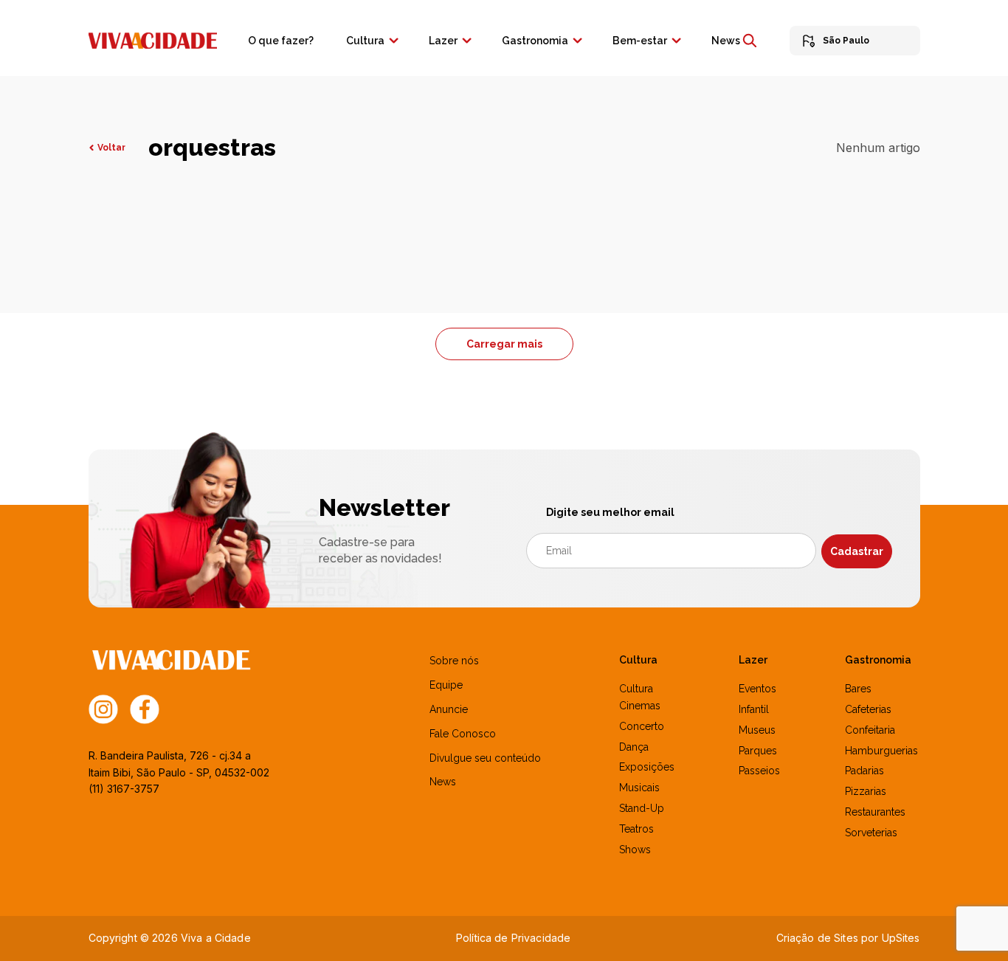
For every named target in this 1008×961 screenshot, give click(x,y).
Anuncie (448, 709)
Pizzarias (865, 791)
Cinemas (639, 706)
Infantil (754, 709)
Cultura (365, 40)
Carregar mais (504, 344)
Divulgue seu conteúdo (485, 758)
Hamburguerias (881, 751)
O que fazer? (281, 40)
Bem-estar (639, 40)
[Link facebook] (144, 708)
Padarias (864, 770)
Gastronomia (535, 40)
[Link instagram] (103, 708)
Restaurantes (875, 812)
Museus (757, 730)
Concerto (641, 726)
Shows (635, 849)
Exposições (646, 767)
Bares (858, 689)
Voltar (111, 147)
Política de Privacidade (513, 937)
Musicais (639, 787)
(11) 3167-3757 (124, 788)
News (725, 40)
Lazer (443, 40)
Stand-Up (641, 808)
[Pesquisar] (750, 40)
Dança (634, 747)
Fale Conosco (462, 734)
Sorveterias (871, 832)
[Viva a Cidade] (153, 39)
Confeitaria (870, 730)
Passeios (759, 770)
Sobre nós (454, 660)
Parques (758, 751)
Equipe (446, 685)
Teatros (636, 829)
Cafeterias (868, 709)
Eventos (757, 689)
